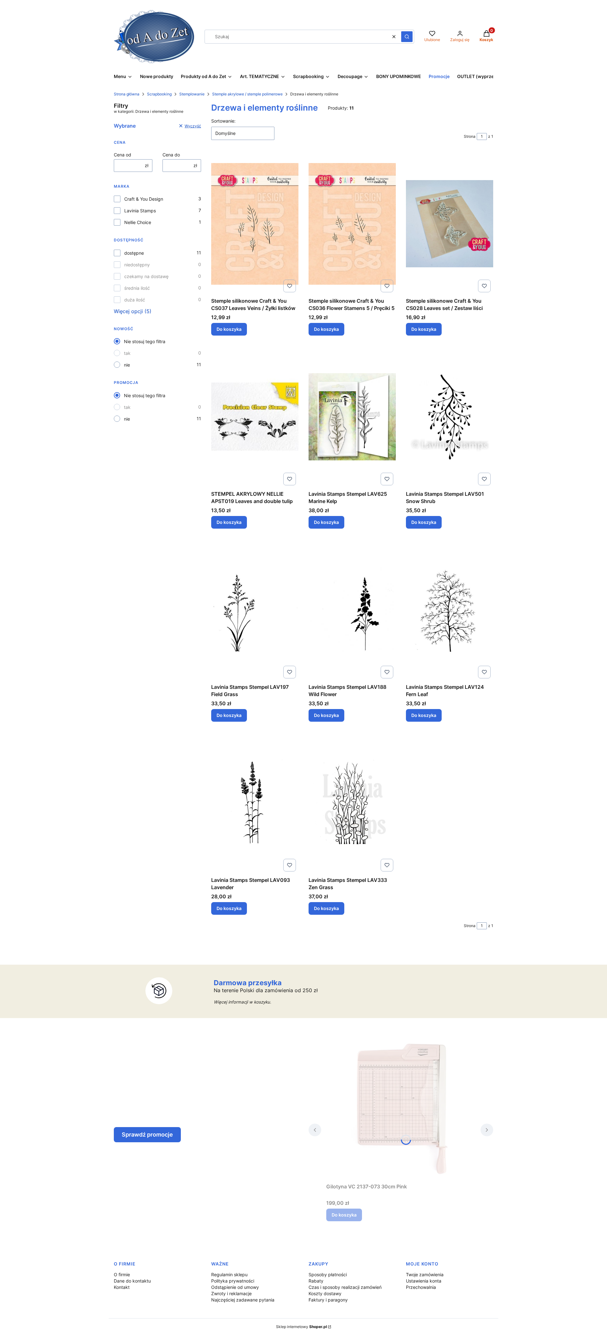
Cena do (171, 154)
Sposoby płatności (328, 1274)
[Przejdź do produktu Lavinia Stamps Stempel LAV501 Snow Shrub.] (449, 417)
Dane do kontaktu (132, 1280)
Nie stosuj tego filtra (144, 341)
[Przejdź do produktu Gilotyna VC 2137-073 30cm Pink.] (400, 1109)
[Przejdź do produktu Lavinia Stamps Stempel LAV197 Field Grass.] (254, 610)
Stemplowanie (192, 94)
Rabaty (316, 1280)
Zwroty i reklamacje (231, 1293)
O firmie (122, 1274)
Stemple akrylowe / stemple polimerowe (247, 94)
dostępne (134, 253)
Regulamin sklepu (229, 1274)
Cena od (122, 154)
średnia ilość (137, 288)
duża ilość (134, 299)
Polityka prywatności (232, 1280)
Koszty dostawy (325, 1293)
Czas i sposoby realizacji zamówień (345, 1287)
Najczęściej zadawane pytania (242, 1299)
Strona (469, 136)
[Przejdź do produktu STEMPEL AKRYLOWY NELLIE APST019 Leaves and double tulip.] (254, 417)
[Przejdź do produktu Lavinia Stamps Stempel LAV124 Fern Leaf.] (449, 610)
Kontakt (122, 1287)
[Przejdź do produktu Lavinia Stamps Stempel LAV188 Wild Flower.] (352, 610)
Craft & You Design (143, 199)
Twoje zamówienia (425, 1274)
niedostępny (137, 264)
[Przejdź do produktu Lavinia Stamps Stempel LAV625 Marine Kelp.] (352, 417)
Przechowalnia (421, 1287)
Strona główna (126, 94)
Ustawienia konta (423, 1280)
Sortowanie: (223, 121)
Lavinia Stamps (140, 210)
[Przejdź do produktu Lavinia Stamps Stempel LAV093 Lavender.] (254, 803)
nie (127, 364)
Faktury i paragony (328, 1299)
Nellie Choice (137, 222)
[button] (407, 36)
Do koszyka (229, 329)
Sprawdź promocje (147, 1134)
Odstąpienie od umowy (235, 1287)
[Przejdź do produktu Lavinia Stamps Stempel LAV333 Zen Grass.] (352, 803)
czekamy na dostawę (146, 276)
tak (127, 353)
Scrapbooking (159, 94)
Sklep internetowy (301, 1326)
